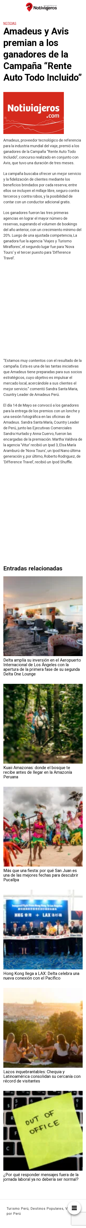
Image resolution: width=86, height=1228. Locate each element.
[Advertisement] (43, 309)
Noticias (9, 23)
